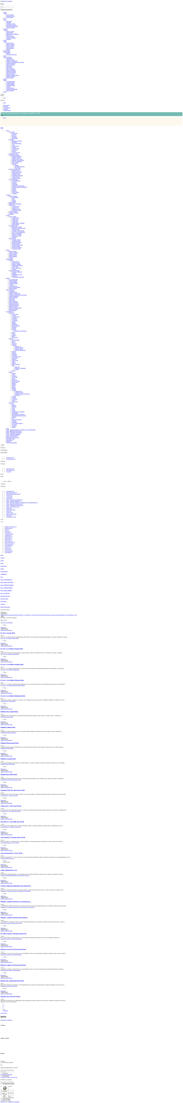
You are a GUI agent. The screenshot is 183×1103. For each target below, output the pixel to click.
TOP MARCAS (10, 311)
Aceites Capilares (16, 246)
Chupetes (8, 86)
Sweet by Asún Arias (17, 419)
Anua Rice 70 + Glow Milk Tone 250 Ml (12, 821)
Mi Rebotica (15, 324)
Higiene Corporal (10, 31)
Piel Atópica (17, 167)
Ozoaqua (14, 334)
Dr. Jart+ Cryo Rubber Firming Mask (12, 648)
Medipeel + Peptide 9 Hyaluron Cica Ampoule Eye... (16, 901)
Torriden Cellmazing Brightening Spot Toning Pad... (16, 886)
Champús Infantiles (10, 85)
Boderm (14, 387)
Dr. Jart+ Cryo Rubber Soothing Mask (12, 664)
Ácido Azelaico (15, 192)
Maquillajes (14, 142)
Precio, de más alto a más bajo (54, 615)
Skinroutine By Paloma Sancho (19, 415)
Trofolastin (14, 422)
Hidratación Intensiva (17, 156)
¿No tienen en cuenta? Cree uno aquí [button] (9, 1077)
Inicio (2, 127)
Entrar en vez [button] (4, 1101)
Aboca (13, 374)
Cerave (13, 400)
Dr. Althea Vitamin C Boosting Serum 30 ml (13, 933)
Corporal (5, 30)
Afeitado (14, 201)
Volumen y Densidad (17, 234)
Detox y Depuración (16, 268)
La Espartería (15, 314)
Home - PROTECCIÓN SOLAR (14, 431)
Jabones (14, 200)
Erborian (14, 352)
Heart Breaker (9, 545)
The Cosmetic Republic (17, 423)
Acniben (17, 369)
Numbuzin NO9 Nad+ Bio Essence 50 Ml (13, 790)
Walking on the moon (10, 526)
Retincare (14, 405)
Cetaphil (14, 396)
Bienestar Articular (10, 73)
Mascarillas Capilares (17, 242)
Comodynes (14, 399)
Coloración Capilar (16, 248)
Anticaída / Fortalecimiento (18, 230)
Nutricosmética (6, 52)
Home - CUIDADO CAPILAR (13, 433)
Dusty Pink (8, 538)
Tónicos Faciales (16, 176)
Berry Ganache (9, 543)
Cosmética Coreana (10, 23)
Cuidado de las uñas (16, 210)
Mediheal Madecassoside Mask (10, 743)
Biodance (14, 384)
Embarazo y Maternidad (11, 61)
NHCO (13, 332)
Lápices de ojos (15, 146)
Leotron (14, 315)
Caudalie (14, 390)
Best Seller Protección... (5, 596)
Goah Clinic (15, 358)
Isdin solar (17, 367)
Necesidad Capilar (10, 16)
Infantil (5, 80)
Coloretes (14, 147)
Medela (13, 322)
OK (2, 445)
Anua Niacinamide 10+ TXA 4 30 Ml (11, 853)
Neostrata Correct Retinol (20, 331)
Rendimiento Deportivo (17, 265)
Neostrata (14, 329)
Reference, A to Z (65, 615)
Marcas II (11, 338)
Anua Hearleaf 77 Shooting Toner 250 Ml (13, 837)
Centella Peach (9, 533)
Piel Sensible (15, 138)
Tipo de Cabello (10, 14)
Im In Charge (9, 551)
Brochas (14, 151)
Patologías (8, 39)
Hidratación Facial (16, 173)
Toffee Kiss (8, 535)
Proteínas (14, 273)
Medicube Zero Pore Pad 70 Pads (10, 996)
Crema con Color (16, 152)
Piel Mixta (14, 137)
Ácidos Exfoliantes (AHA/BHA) (19, 187)
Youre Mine (8, 552)
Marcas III (11, 313)
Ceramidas (14, 193)
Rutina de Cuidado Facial (12, 26)
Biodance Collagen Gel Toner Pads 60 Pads (13, 965)
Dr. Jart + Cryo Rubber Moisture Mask (12, 680)
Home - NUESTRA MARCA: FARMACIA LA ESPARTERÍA (21, 429)
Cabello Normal (15, 218)
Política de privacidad (5, 1045)
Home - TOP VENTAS (11, 436)
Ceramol (14, 397)
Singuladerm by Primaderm (18, 411)
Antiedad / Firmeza (16, 157)
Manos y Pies (9, 35)
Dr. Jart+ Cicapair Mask (8, 633)
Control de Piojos (10, 88)
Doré (7, 529)
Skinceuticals (15, 413)
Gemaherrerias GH (16, 356)
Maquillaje (8, 22)
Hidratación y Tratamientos (12, 34)
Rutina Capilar (9, 17)
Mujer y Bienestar (10, 68)
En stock (10, 457)
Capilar (5, 13)
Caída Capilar (15, 266)
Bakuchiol (14, 191)
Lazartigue (14, 318)
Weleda (13, 427)
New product (10, 470)
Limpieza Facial (15, 170)
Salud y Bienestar (7, 57)
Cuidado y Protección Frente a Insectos (15, 62)
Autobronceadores (10, 36)
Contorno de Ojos (16, 174)
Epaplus (14, 351)
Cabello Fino (15, 221)
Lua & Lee (14, 319)
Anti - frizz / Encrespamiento (18, 232)
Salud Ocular (9, 67)
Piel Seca (14, 134)
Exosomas (14, 183)
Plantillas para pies (16, 209)
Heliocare (14, 359)
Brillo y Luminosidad (17, 233)
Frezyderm (14, 355)
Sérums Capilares (16, 243)
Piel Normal (14, 133)
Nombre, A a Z (22, 615)
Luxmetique (14, 320)
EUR (4, 102)
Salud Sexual (9, 58)
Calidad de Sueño (10, 59)
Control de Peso (15, 261)
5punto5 (14, 373)
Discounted (10, 468)
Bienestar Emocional (11, 71)
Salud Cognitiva (10, 77)
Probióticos (14, 275)
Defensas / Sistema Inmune (12, 75)
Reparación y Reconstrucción (18, 228)
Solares (5, 41)
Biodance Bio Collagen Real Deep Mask (12, 981)
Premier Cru (17, 395)
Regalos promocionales (11, 442)
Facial (4, 20)
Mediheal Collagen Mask (8, 727)
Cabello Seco (15, 219)
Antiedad (14, 269)
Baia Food (14, 379)
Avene (13, 378)
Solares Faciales (10, 43)
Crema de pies (15, 207)
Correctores (14, 150)
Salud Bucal (9, 66)
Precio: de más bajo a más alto (40, 615)
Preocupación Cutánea (11, 25)
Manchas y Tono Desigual (18, 160)
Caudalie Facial (18, 391)
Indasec (13, 361)
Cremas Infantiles (10, 84)
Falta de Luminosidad (17, 161)
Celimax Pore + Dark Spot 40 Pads (11, 806)
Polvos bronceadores (16, 143)
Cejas (13, 144)
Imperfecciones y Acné (17, 158)
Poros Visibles (15, 162)
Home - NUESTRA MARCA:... (7, 579)
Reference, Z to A (73, 615)
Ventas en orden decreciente (7, 615)
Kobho (13, 370)
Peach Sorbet (9, 541)
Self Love (8, 548)
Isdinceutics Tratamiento (20, 368)
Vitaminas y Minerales (17, 271)
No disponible (10, 459)
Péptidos (14, 189)
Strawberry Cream (10, 542)
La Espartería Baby (10, 81)
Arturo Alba (14, 377)
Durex (13, 341)
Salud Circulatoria (10, 64)
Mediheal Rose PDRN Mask (9, 774)
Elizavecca (14, 343)
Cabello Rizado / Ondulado (18, 223)
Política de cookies (5, 1048)
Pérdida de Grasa (16, 262)
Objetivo (8, 53)
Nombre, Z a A (29, 615)
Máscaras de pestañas (17, 141)
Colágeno (14, 188)
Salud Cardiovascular (11, 72)
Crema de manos (16, 206)
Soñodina (14, 420)
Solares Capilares (10, 45)
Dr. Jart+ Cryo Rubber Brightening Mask (13, 696)
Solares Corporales (10, 44)
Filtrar (2, 616)
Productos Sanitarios (11, 70)
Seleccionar (4, 613)
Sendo (13, 409)
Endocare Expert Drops (20, 350)
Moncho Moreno (16, 325)
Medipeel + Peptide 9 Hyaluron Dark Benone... (14, 917)
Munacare (14, 327)
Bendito (14, 383)
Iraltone (13, 363)
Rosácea (17, 165)
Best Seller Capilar (10, 438)
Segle (13, 408)
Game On (8, 546)
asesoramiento (9, 440)
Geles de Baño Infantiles (11, 89)
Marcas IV (11, 402)
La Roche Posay (15, 316)
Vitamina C (14, 182)
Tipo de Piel (9, 21)
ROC (13, 404)
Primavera (8, 441)
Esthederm (14, 354)
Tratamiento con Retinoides (18, 185)
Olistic (13, 333)
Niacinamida (15, 184)
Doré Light (8, 539)
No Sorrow (8, 549)
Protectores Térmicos (17, 247)
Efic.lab (14, 342)
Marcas (10, 372)
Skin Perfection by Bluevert (18, 414)
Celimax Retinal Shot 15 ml (9, 870)
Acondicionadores (16, 241)
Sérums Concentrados (17, 171)
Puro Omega (15, 337)
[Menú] (7, 1086)
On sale (8, 471)
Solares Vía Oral (10, 47)
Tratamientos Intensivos (17, 245)
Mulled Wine (9, 536)
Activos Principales (10, 27)
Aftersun (8, 49)
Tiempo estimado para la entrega (8, 1041)
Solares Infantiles (10, 48)
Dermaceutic (15, 401)
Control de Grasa (16, 229)
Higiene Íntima (9, 32)
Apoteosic (14, 375)
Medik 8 (14, 323)
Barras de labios (15, 148)
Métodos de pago (4, 1043)
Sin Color (8, 532)
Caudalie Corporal (19, 392)
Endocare (14, 345)
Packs (7, 428)
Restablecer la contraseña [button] (13, 1101)
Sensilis (13, 410)
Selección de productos (11, 54)
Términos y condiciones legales (8, 1050)
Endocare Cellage (19, 349)
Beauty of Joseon (16, 381)
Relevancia (16, 615)
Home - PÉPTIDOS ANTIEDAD (14, 432)
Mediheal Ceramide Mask (8, 759)
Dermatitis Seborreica (20, 166)
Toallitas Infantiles (10, 82)
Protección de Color (16, 236)
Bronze (7, 531)
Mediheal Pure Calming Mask (9, 711)
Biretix (13, 386)
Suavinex (14, 417)
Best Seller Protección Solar (12, 437)
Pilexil (13, 336)
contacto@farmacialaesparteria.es (8, 1035)
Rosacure (14, 406)
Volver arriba (4, 1013)
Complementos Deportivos (18, 277)
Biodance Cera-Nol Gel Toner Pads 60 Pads (13, 949)
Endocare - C (18, 346)
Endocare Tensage (19, 347)
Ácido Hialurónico (16, 180)
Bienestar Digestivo (10, 76)
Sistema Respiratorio (11, 63)
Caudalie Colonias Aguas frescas (22, 393)
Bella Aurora (15, 382)
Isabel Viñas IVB (16, 364)
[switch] (4, 1096)
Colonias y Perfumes (11, 38)
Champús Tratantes (16, 239)
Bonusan (14, 388)
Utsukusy (14, 426)
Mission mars (9, 528)
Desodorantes (15, 197)
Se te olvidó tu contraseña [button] (6, 1074)
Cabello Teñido (15, 224)
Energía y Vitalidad (16, 264)
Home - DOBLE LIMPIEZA (13, 435)
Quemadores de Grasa (17, 274)
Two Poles (14, 424)
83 (4, 1009)
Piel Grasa (14, 135)
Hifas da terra (15, 360)
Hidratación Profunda (17, 227)
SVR (13, 418)
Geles (13, 198)
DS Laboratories (15, 340)
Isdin (13, 365)
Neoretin (14, 328)
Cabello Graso (15, 220)
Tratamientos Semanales (17, 175)
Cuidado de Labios (16, 178)
